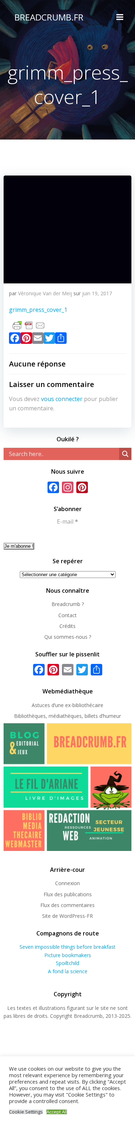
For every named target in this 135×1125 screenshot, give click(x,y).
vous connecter (61, 399)
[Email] (38, 339)
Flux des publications (68, 894)
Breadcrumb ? (67, 604)
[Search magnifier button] (125, 454)
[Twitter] (49, 339)
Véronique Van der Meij (45, 293)
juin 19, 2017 (97, 293)
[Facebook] (15, 339)
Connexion (67, 883)
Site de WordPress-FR (67, 915)
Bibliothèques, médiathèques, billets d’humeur (67, 715)
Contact (67, 615)
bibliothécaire (87, 705)
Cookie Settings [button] (26, 1112)
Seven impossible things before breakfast (67, 946)
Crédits (67, 626)
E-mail (67, 521)
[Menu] (120, 17)
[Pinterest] (26, 339)
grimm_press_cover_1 (38, 310)
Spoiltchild (67, 963)
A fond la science (67, 971)
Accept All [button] (56, 1112)
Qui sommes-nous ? (67, 636)
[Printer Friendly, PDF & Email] (29, 325)
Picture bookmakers (67, 955)
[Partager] (61, 339)
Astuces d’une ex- (52, 705)
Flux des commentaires (67, 905)
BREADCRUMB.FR (49, 17)
